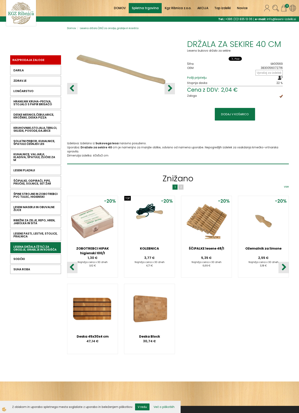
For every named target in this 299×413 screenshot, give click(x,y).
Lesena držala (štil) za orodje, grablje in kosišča (109, 28)
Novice (242, 8)
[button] (170, 88)
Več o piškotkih (164, 407)
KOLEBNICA (149, 248)
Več (92, 224)
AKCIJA (202, 8)
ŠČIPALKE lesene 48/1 (206, 248)
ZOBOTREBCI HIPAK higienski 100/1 (92, 250)
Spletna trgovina (145, 8)
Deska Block (149, 336)
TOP (127, 198)
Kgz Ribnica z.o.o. (178, 8)
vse (286, 187)
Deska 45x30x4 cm (93, 336)
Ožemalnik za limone (263, 248)
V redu (142, 407)
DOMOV (120, 8)
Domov (71, 28)
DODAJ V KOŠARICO (235, 114)
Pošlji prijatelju (197, 78)
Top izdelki (222, 8)
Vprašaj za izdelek (269, 73)
